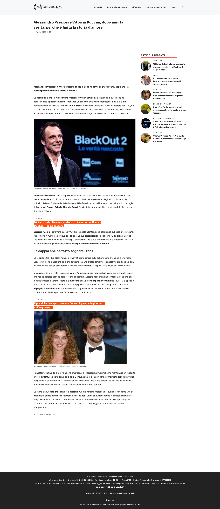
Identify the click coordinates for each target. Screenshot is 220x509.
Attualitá (98, 7)
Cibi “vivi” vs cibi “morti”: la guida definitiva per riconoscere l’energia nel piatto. (169, 139)
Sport (174, 7)
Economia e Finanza (117, 7)
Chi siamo (91, 476)
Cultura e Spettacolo (156, 7)
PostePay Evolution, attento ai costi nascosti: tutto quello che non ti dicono (169, 110)
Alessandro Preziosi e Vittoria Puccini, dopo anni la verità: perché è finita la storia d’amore (169, 124)
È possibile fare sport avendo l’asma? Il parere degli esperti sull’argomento (167, 81)
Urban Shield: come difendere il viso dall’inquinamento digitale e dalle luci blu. (168, 96)
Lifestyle (136, 7)
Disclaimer (128, 476)
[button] (182, 7)
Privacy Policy (115, 476)
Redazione (102, 476)
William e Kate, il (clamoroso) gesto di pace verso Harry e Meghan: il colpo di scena (169, 67)
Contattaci (129, 493)
